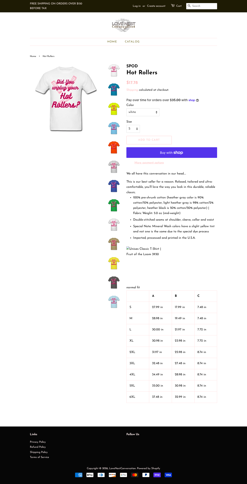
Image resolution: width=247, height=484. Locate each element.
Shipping (132, 90)
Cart (179, 6)
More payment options (149, 162)
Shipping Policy (39, 452)
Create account (156, 6)
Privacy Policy (38, 442)
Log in (137, 6)
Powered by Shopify (148, 468)
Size (129, 121)
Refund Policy (38, 447)
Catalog (132, 41)
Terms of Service (39, 457)
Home (112, 41)
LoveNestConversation (122, 468)
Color (130, 105)
